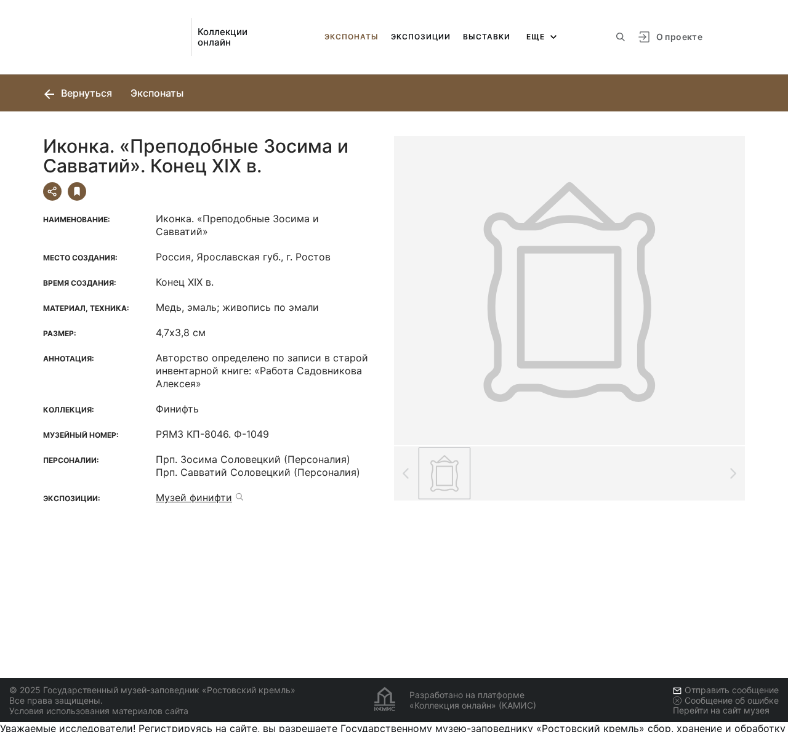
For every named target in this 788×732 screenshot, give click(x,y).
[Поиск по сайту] (621, 37)
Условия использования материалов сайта (98, 711)
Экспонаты (351, 36)
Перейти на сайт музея (721, 710)
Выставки (486, 36)
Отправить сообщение (732, 690)
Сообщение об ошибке (732, 700)
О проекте (679, 36)
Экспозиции (421, 36)
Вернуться (85, 93)
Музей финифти (194, 497)
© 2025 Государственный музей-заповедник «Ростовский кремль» (152, 690)
